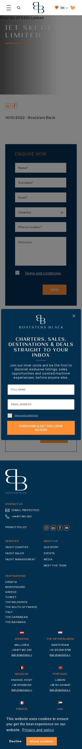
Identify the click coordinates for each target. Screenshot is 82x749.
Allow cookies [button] (41, 741)
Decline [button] (15, 741)
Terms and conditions (26, 415)
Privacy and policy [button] (38, 730)
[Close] (74, 316)
